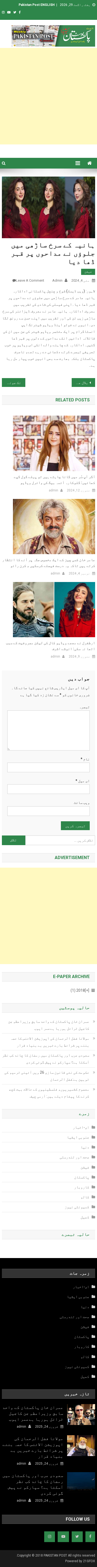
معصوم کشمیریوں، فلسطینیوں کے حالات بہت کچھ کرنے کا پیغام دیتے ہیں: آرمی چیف (49, 1092)
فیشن (88, 272)
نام (85, 759)
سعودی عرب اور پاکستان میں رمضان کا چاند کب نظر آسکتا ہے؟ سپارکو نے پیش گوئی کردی (45, 1058)
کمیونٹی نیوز (77, 1207)
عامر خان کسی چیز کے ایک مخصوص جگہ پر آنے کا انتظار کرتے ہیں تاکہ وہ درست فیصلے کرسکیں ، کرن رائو (48, 563)
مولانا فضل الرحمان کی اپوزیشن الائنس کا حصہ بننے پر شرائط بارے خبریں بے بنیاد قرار (49, 1041)
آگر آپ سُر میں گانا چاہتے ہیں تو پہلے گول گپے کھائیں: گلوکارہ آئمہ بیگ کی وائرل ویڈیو (54, 480)
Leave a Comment (30, 280)
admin (57, 280)
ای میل (82, 781)
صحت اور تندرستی (74, 1157)
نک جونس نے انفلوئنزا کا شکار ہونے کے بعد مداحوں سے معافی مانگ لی (11, 382)
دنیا (85, 1147)
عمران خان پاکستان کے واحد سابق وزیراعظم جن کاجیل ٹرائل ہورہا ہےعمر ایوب (48, 1025)
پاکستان (81, 1177)
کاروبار (81, 1187)
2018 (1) (80, 990)
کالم (85, 1197)
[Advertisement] (48, 96)
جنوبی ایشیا (78, 1137)
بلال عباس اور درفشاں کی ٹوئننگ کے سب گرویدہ (80, 382)
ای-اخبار (81, 1127)
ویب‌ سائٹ (82, 802)
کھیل (85, 1217)
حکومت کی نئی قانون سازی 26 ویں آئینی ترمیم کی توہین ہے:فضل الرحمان (46, 1075)
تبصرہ (84, 707)
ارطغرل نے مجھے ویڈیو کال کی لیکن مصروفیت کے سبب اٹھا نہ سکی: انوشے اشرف (50, 646)
